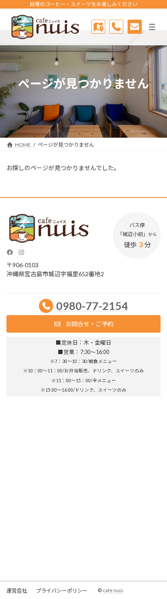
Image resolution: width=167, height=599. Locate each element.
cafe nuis (113, 590)
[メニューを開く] (152, 27)
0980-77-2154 (92, 305)
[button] (83, 323)
